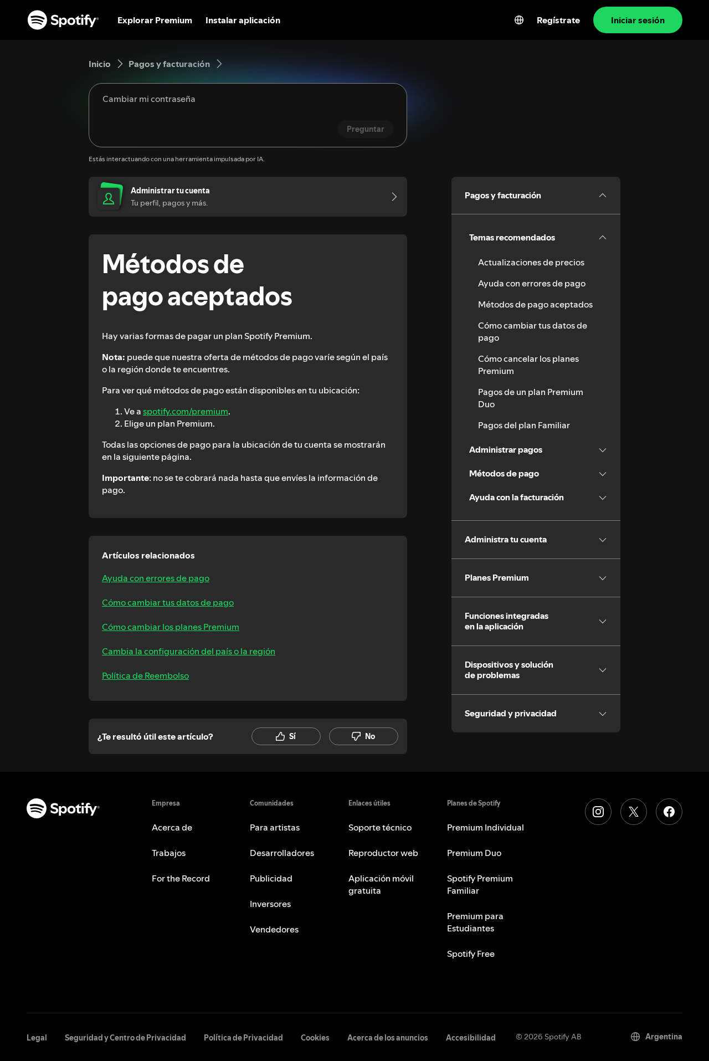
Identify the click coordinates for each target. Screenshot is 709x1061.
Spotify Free (471, 953)
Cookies (315, 1037)
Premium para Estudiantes (475, 922)
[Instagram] (598, 811)
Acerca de (172, 827)
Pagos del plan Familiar (524, 425)
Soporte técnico (380, 827)
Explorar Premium (154, 20)
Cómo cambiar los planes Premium (170, 627)
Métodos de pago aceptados (535, 304)
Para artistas (275, 827)
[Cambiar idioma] (519, 20)
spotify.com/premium (185, 411)
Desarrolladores (282, 853)
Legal (37, 1037)
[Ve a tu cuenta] (390, 196)
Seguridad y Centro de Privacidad (125, 1037)
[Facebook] (669, 811)
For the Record (181, 878)
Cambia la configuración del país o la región (188, 651)
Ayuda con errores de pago (155, 578)
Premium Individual (485, 827)
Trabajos (169, 853)
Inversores (270, 904)
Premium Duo (474, 853)
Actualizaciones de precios (531, 262)
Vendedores (274, 929)
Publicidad (271, 878)
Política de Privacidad (243, 1037)
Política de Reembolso (145, 675)
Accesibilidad (471, 1037)
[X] (633, 811)
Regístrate (558, 20)
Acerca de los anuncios (387, 1037)
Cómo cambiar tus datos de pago (168, 602)
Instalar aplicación (242, 20)
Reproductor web (383, 853)
